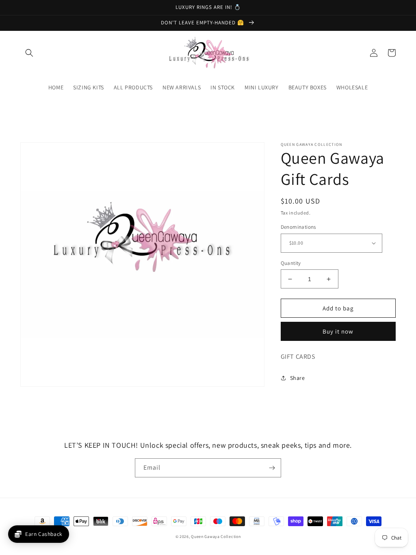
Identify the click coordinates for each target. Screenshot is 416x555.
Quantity (291, 263)
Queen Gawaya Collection (215, 536)
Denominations (298, 226)
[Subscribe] (272, 467)
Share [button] (297, 378)
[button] (29, 53)
